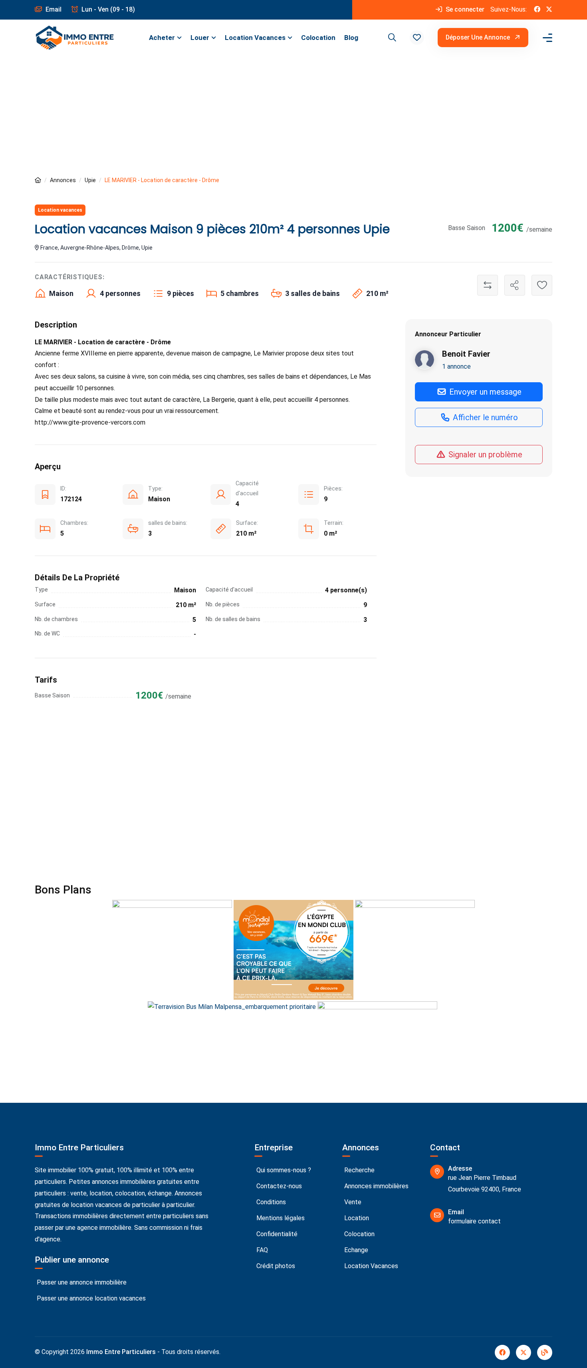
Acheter (162, 38)
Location (356, 1218)
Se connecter (464, 9)
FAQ (261, 1250)
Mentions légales (280, 1218)
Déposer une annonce (479, 37)
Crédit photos (275, 1266)
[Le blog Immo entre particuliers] (544, 1352)
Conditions (270, 1202)
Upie (90, 180)
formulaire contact (474, 1221)
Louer (199, 38)
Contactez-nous (278, 1186)
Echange (355, 1250)
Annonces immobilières (376, 1186)
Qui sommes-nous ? (283, 1170)
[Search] (391, 37)
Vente (352, 1202)
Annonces (63, 180)
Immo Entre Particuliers (121, 1352)
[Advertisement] (293, 115)
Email (52, 9)
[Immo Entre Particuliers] (75, 38)
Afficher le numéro (484, 417)
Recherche (359, 1170)
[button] (417, 37)
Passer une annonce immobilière (81, 1282)
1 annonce (456, 366)
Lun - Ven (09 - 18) (107, 9)
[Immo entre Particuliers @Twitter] (549, 10)
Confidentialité (276, 1234)
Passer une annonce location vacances (90, 1298)
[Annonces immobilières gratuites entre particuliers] (38, 180)
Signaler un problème (484, 454)
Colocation (318, 38)
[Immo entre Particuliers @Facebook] (537, 10)
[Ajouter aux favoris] (541, 285)
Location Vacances (255, 38)
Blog (351, 38)
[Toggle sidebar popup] (546, 37)
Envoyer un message (484, 391)
